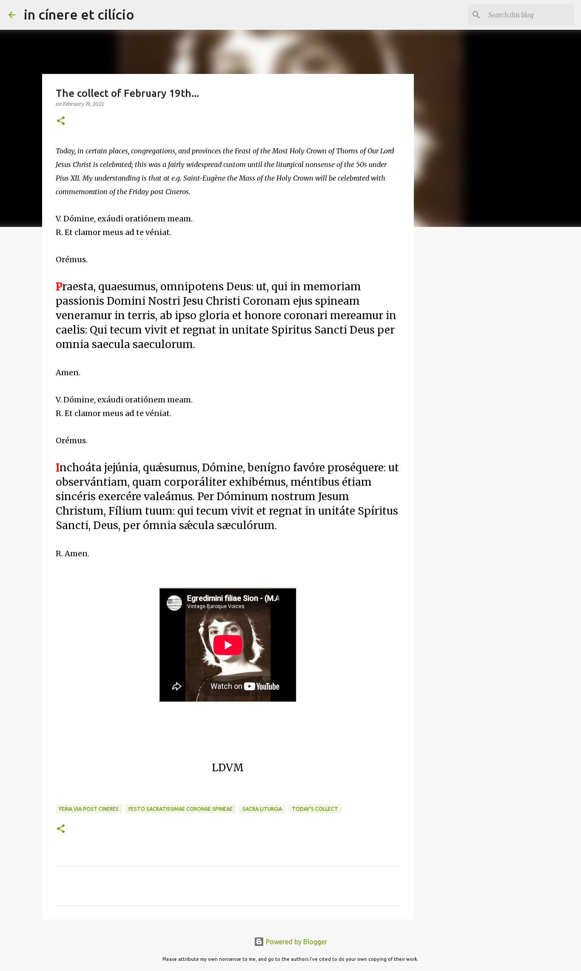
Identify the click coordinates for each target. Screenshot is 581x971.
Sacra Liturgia (262, 809)
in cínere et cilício (79, 14)
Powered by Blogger (295, 942)
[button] (61, 121)
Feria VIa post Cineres (89, 809)
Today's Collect (315, 809)
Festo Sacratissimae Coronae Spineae (180, 809)
